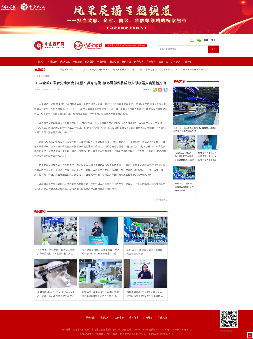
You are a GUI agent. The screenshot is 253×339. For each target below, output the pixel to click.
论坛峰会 (47, 76)
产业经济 (77, 61)
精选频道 (102, 61)
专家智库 (151, 61)
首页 (40, 61)
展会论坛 (114, 61)
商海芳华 (138, 61)
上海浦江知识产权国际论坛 (94, 69)
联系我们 (105, 317)
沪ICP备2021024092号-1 (160, 333)
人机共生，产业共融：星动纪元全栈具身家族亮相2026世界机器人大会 (184, 156)
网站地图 (148, 317)
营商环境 (126, 61)
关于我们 (90, 317)
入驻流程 (162, 317)
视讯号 (188, 61)
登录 (206, 40)
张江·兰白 (137, 69)
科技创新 (89, 61)
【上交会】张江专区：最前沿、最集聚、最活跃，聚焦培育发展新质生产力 (195, 129)
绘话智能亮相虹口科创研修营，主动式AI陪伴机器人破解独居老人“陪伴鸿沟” (207, 156)
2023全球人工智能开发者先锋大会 (192, 69)
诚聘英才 (133, 317)
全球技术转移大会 (120, 69)
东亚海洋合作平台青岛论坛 (159, 69)
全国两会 (163, 61)
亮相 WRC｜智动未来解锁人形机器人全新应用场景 (184, 187)
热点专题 (65, 61)
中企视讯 (52, 61)
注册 (213, 40)
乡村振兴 (175, 61)
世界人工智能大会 (68, 69)
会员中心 (119, 317)
